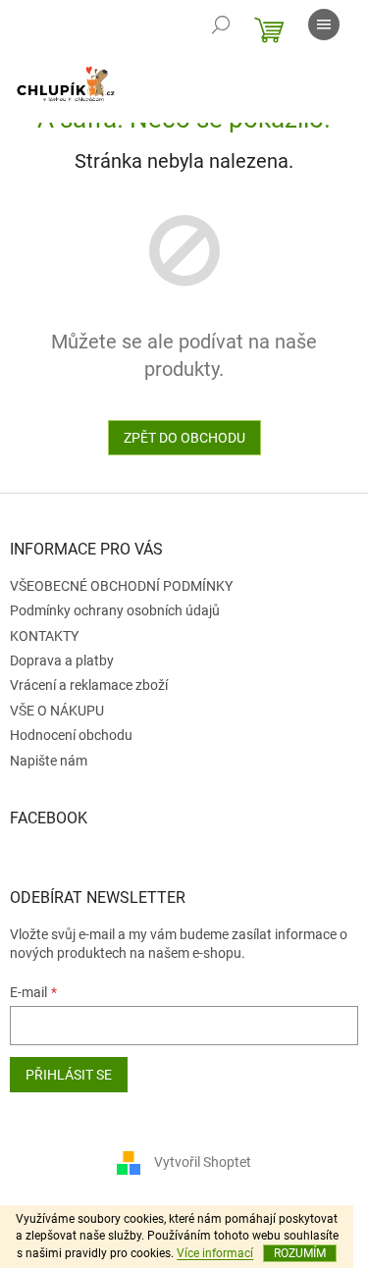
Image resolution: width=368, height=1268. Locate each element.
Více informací (215, 1253)
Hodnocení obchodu (71, 735)
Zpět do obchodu (184, 438)
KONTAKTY (44, 636)
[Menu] (323, 24)
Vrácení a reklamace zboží (89, 685)
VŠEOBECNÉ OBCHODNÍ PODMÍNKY (121, 586)
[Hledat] (220, 24)
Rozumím (300, 1253)
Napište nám (48, 760)
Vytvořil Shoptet (202, 1162)
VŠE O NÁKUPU (57, 710)
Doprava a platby (62, 660)
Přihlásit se (69, 1075)
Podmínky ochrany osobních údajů (115, 610)
